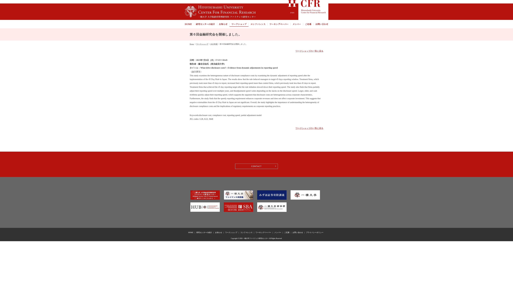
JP (291, 13)
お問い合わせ (321, 24)
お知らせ (223, 24)
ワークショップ (239, 24)
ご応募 (308, 24)
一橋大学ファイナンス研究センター (256, 238)
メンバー (297, 24)
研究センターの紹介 (205, 24)
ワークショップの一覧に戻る (309, 51)
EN (293, 13)
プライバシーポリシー (314, 232)
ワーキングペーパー (279, 24)
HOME (188, 24)
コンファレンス (257, 24)
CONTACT (256, 166)
